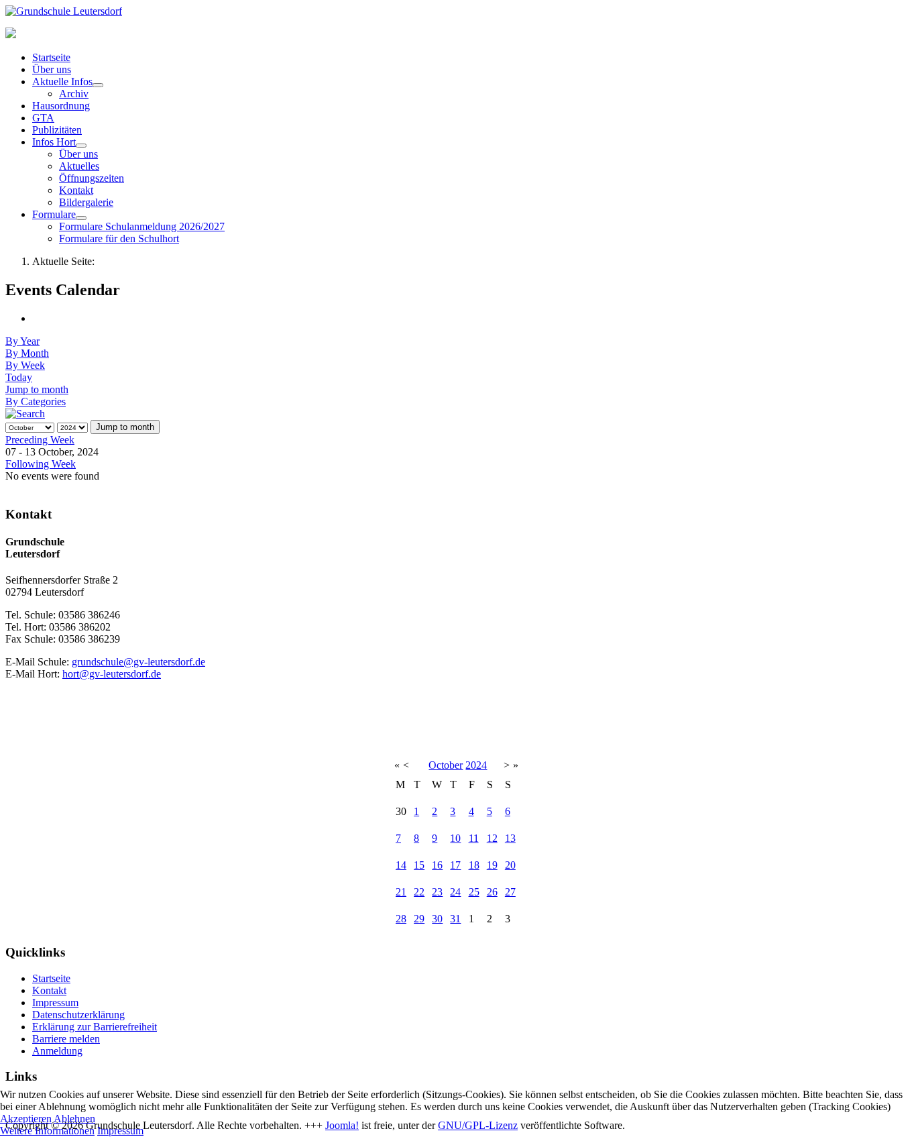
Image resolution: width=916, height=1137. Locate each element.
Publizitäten (57, 130)
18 (474, 865)
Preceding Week (39, 439)
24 (455, 892)
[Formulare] (81, 218)
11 (474, 838)
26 (492, 892)
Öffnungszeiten (91, 178)
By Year (22, 341)
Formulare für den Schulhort (119, 238)
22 (419, 892)
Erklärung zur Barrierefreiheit (94, 1026)
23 (437, 892)
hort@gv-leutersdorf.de (111, 674)
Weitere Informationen (47, 1130)
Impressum (55, 1002)
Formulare (54, 214)
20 (510, 865)
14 (401, 865)
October (445, 765)
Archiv (74, 93)
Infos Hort (54, 142)
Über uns (51, 69)
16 (437, 865)
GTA (43, 117)
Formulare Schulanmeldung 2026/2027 (142, 226)
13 (510, 838)
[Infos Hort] (81, 146)
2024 (476, 765)
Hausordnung (61, 105)
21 (401, 892)
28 (401, 918)
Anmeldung (57, 1051)
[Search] (25, 413)
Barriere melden (66, 1038)
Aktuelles (79, 166)
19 (492, 865)
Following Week (40, 464)
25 (474, 892)
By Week (25, 365)
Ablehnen (74, 1118)
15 (419, 865)
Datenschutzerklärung (78, 1014)
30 (437, 918)
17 (455, 865)
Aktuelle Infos (62, 81)
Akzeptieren (26, 1118)
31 (455, 918)
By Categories (35, 401)
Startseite (51, 57)
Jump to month (36, 389)
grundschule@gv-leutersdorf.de (138, 661)
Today (18, 377)
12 (492, 838)
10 (455, 838)
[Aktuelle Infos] (98, 85)
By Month (27, 353)
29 (419, 918)
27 (510, 892)
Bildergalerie (86, 202)
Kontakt (76, 190)
